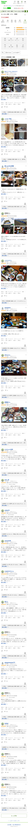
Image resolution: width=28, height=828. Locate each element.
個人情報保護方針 (17, 824)
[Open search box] (2, 52)
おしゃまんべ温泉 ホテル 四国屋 (9, 14)
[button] (5, 62)
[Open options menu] (26, 71)
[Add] (25, 14)
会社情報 (9, 824)
